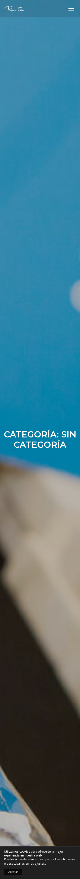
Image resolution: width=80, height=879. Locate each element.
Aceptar (13, 872)
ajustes (40, 863)
